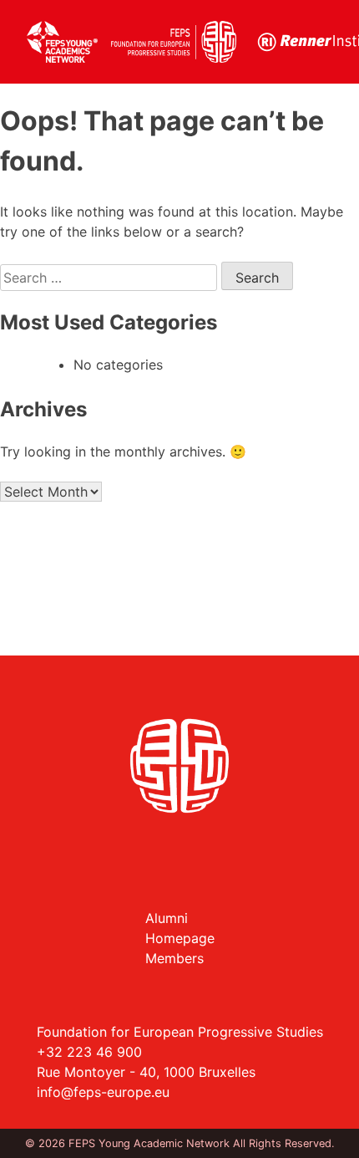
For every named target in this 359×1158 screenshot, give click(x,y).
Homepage (180, 938)
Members (174, 958)
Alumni (166, 918)
